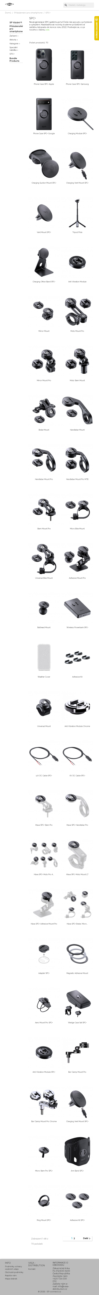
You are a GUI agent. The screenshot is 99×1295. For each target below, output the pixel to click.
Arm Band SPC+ (77, 1171)
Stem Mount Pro (44, 529)
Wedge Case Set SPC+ (77, 1023)
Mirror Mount (44, 331)
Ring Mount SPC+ (44, 1220)
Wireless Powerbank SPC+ (77, 627)
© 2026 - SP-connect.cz (49, 1291)
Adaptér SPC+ (44, 973)
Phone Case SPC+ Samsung (77, 84)
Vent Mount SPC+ (44, 232)
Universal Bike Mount (44, 578)
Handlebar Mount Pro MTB (77, 479)
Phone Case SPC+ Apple (44, 84)
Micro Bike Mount (77, 529)
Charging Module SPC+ (77, 133)
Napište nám (11, 1275)
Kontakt (31, 1269)
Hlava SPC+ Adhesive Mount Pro (44, 924)
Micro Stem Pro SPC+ (44, 1171)
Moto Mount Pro (77, 331)
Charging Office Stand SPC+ (44, 282)
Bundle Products (14, 59)
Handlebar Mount (77, 430)
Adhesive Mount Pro (77, 578)
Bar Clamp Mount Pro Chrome (44, 1121)
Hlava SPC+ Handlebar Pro (77, 825)
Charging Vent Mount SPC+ (77, 183)
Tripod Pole (77, 232)
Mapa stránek (11, 1279)
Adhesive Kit (77, 677)
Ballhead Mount (43, 627)
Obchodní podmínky (14, 1272)
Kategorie (14, 43)
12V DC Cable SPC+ (44, 776)
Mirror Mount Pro (44, 380)
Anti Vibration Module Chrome (77, 726)
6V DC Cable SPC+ (77, 776)
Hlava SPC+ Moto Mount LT (77, 874)
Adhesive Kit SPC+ (77, 1220)
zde (47, 30)
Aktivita (13, 40)
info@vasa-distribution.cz (61, 1287)
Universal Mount (44, 726)
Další (87, 1238)
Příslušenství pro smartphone (16, 29)
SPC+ (12, 54)
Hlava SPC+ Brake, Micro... (77, 924)
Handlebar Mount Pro (44, 479)
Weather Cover (44, 677)
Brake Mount (44, 430)
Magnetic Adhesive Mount (77, 973)
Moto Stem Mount (77, 380)
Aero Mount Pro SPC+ (44, 1023)
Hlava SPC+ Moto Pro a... (44, 874)
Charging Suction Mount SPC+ (44, 183)
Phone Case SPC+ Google (44, 133)
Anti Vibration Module (77, 282)
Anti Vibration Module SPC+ (44, 1072)
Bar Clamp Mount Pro (77, 1072)
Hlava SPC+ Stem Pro (43, 825)
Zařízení (13, 36)
